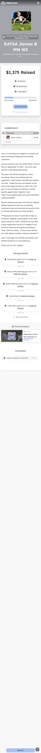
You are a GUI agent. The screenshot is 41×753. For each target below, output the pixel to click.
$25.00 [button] (24, 259)
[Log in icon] (38, 3)
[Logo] (9, 2)
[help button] (37, 749)
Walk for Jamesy (20, 274)
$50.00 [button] (32, 272)
